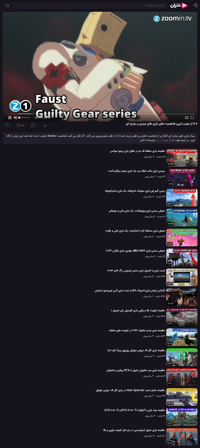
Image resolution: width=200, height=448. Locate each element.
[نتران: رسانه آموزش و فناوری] (179, 5)
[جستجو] (7, 5)
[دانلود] (46, 126)
